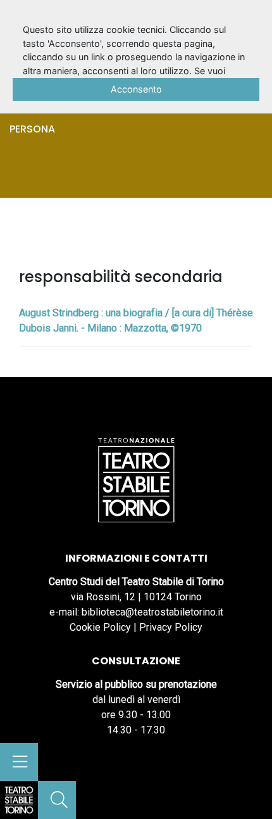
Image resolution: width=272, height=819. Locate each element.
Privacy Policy (170, 627)
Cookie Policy (100, 627)
